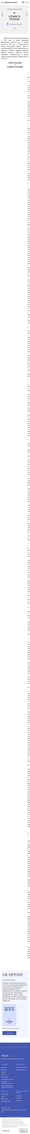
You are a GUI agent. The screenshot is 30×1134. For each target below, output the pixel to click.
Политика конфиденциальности (7, 1082)
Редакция (3, 1070)
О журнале (19, 1096)
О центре (18, 1098)
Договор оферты (21, 1070)
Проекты (3, 1072)
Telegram (5, 1094)
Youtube (5, 1099)
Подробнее (6, 1130)
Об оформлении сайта (7, 1079)
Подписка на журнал (21, 1067)
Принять (23, 1130)
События (3, 1074)
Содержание (9, 1033)
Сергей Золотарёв (8, 980)
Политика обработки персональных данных (7, 1086)
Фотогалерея (4, 1077)
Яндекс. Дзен (7, 1101)
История (3, 1067)
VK (4, 1096)
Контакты (19, 1100)
